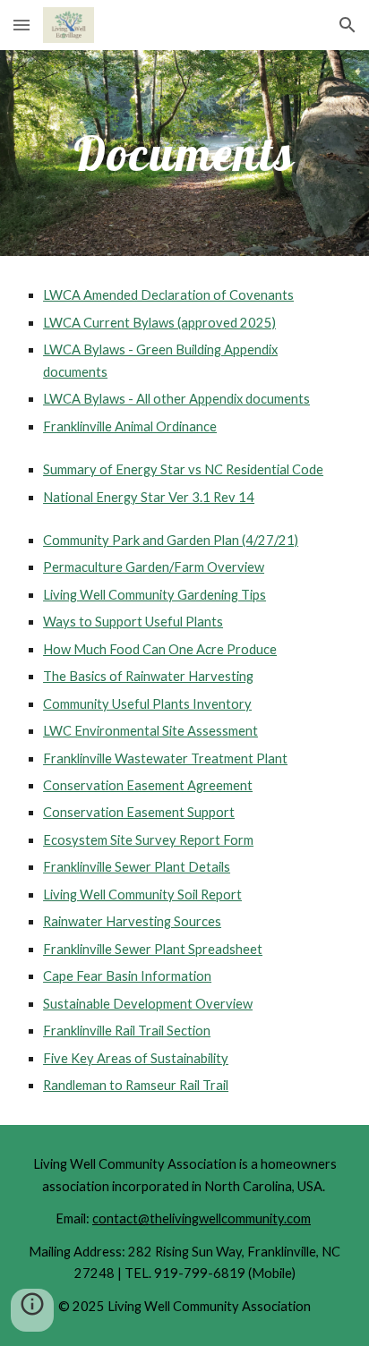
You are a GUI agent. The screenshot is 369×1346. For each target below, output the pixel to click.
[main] (184, 153)
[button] (21, 24)
